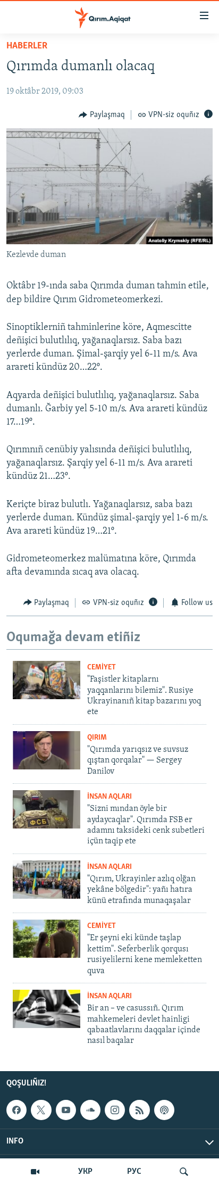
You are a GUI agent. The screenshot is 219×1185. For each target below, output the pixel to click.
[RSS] (139, 1110)
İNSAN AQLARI (109, 797)
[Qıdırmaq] (184, 1171)
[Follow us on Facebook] (16, 1110)
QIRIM (97, 738)
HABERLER (26, 46)
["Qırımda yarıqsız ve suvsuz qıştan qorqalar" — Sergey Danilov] (46, 750)
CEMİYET (101, 668)
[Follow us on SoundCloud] (90, 1110)
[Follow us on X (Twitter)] (41, 1110)
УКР (85, 1171)
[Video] (35, 1171)
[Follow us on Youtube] (66, 1110)
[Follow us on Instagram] (115, 1110)
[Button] (102, 115)
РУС (134, 1171)
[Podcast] (164, 1110)
